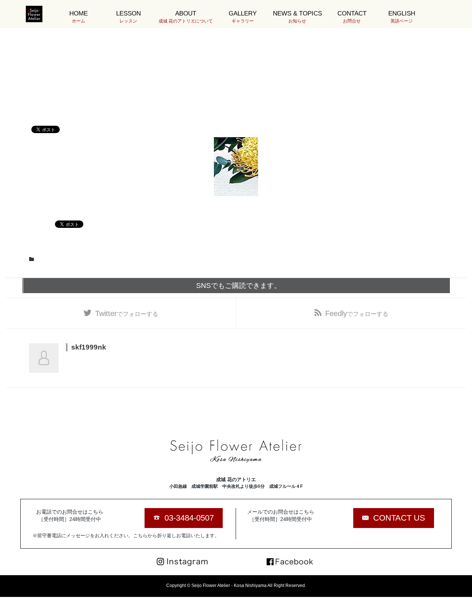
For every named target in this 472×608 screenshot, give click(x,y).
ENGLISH (401, 17)
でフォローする (126, 313)
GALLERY (243, 17)
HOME (78, 17)
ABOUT (186, 17)
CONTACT (352, 17)
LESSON (128, 17)
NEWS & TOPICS (297, 17)
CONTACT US (399, 517)
